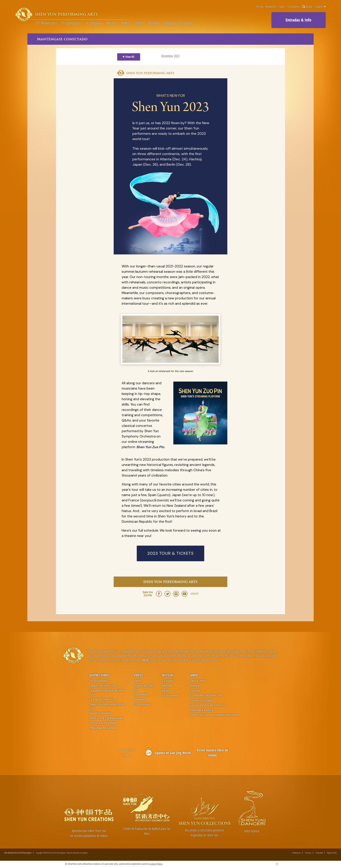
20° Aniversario (46, 23)
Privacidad (319, 853)
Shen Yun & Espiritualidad (105, 718)
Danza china (198, 681)
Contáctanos (294, 6)
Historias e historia (201, 710)
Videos (125, 23)
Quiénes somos (99, 675)
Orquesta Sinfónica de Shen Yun (107, 693)
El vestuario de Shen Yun (206, 695)
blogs (165, 690)
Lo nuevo (168, 681)
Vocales (195, 690)
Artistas (112, 23)
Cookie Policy (155, 863)
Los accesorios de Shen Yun (208, 705)
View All (129, 56)
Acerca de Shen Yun (144, 688)
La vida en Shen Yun (102, 699)
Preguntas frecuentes (178, 23)
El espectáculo (71, 23)
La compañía (93, 23)
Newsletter (271, 6)
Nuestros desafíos (100, 713)
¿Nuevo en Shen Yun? (103, 685)
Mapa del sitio (332, 853)
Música (194, 685)
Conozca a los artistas (103, 723)
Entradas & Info (298, 20)
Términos (308, 853)
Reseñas (154, 23)
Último (139, 23)
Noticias (168, 675)
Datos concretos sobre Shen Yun (107, 706)
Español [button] (319, 6)
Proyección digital (201, 700)
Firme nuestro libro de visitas (212, 752)
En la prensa (142, 704)
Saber (282, 6)
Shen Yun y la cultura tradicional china (214, 715)
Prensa (259, 6)
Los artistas (141, 694)
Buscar (309, 6)
